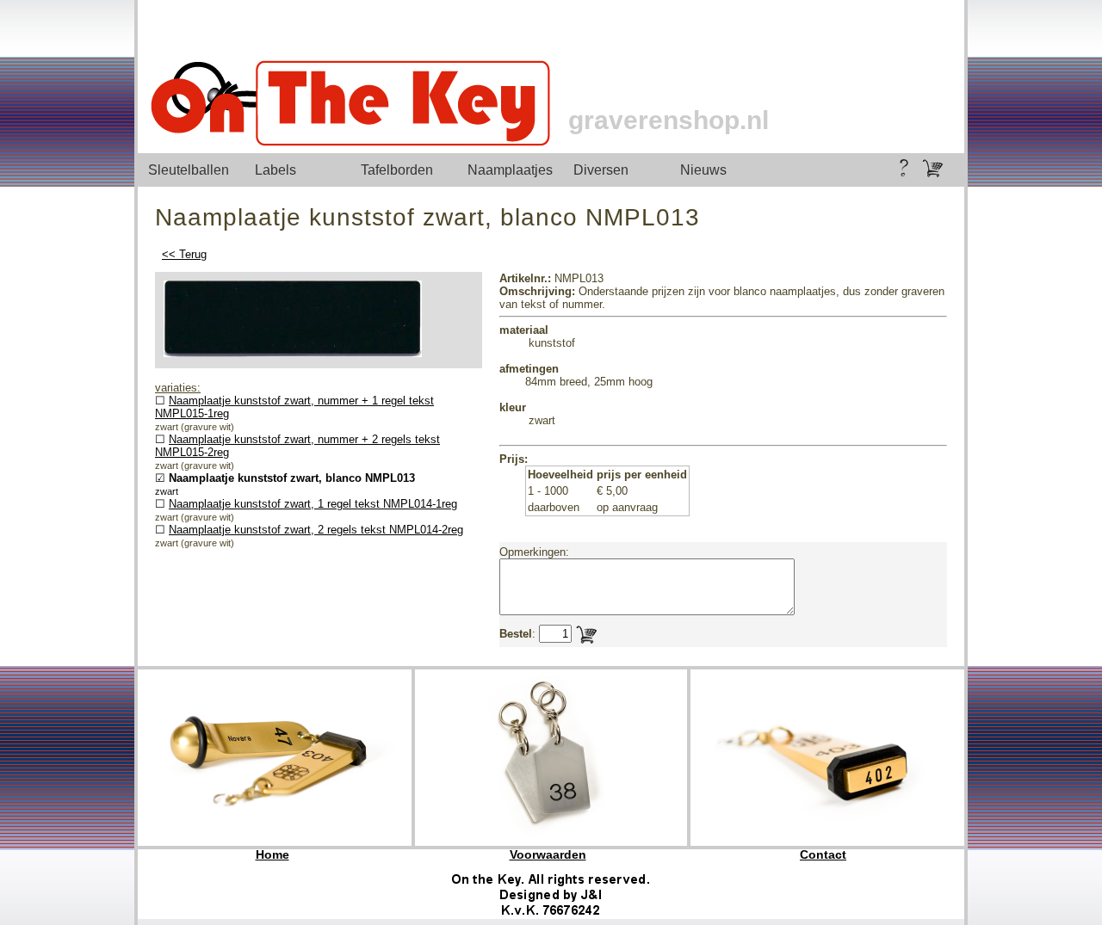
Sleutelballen (188, 170)
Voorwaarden (548, 854)
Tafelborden (397, 170)
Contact (823, 854)
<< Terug (184, 254)
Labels (275, 170)
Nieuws (703, 170)
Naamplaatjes (510, 170)
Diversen (600, 170)
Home (272, 854)
